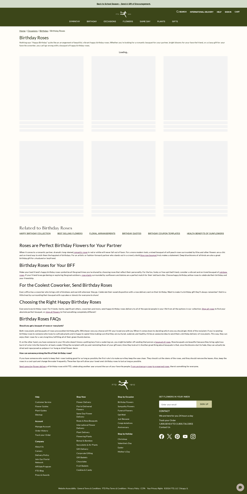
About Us (39, 446)
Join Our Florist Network (42, 460)
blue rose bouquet (148, 255)
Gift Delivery (82, 449)
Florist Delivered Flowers (84, 408)
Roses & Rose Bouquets (86, 421)
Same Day (145, 21)
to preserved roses (161, 366)
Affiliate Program (43, 466)
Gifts (175, 21)
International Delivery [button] (201, 12)
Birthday (92, 21)
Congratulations (125, 423)
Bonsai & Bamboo (84, 440)
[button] (181, 12)
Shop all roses (208, 309)
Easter (121, 447)
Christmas (122, 439)
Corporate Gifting (84, 453)
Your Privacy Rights (155, 488)
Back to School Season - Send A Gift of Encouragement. (124, 4)
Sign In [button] (228, 12)
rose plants (87, 275)
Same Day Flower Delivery (84, 415)
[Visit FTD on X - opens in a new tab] (170, 436)
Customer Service (43, 402)
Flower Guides (41, 406)
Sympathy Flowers (126, 406)
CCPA (143, 488)
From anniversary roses (141, 366)
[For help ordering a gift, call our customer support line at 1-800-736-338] (123, 14)
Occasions (110, 21)
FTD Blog (39, 470)
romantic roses (80, 252)
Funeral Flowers (125, 410)
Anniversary (123, 427)
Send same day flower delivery (33, 366)
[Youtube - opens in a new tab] (186, 436)
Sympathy (74, 21)
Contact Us (164, 427)
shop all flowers (53, 312)
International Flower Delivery (85, 426)
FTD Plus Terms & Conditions (114, 488)
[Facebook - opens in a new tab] (162, 436)
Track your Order (43, 435)
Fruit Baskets (82, 466)
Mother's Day (124, 451)
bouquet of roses (163, 342)
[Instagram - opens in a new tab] (194, 436)
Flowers (128, 21)
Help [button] (219, 12)
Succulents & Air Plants (87, 445)
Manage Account (42, 426)
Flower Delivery (83, 402)
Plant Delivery (82, 432)
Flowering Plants (84, 436)
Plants (161, 21)
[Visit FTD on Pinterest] (178, 436)
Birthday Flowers (125, 402)
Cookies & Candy (84, 470)
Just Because (123, 419)
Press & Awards (42, 475)
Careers (38, 451)
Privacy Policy (133, 488)
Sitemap (38, 414)
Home (22, 30)
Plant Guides (41, 410)
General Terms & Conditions (89, 488)
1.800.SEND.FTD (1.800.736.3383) (176, 424)
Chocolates (81, 461)
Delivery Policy (42, 455)
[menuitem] (74, 21)
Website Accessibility (67, 488)
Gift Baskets (81, 457)
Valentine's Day (125, 443)
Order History (41, 430)
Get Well (122, 414)
